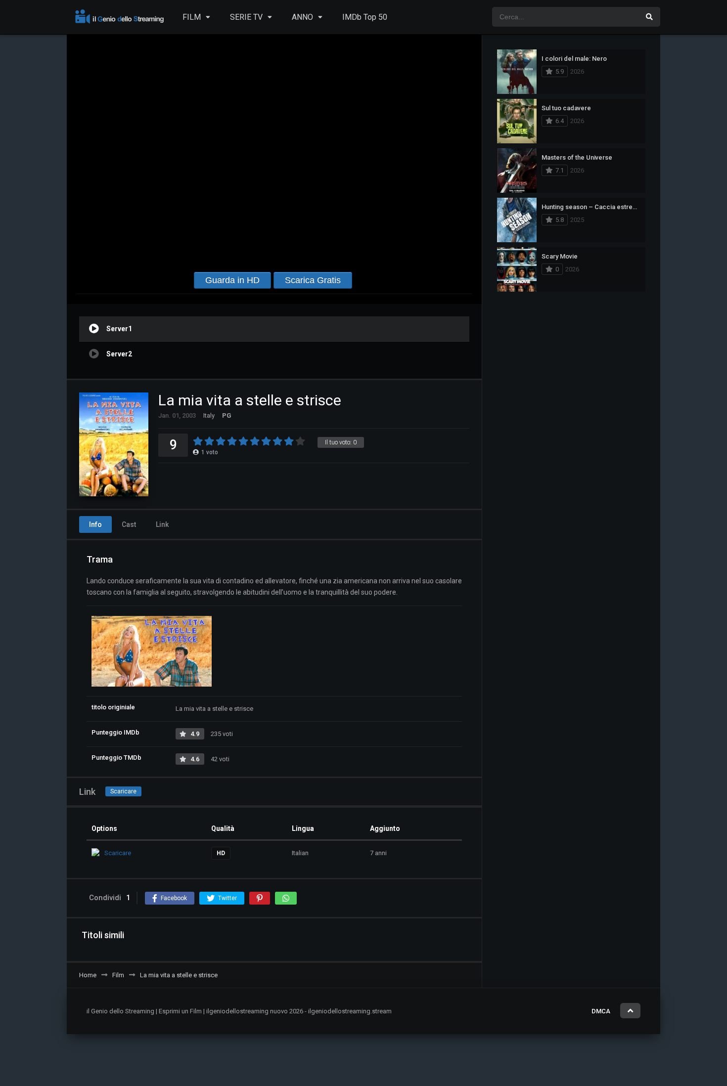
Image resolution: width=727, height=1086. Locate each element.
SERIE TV (246, 17)
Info (95, 524)
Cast (129, 524)
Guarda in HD (232, 280)
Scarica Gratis (313, 280)
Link (162, 524)
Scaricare (123, 791)
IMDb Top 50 (364, 17)
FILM (191, 17)
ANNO (302, 17)
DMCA (600, 1011)
